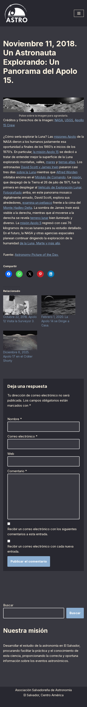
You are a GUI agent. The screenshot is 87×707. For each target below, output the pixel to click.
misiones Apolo (65, 137)
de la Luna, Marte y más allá (40, 243)
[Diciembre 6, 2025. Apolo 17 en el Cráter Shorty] (20, 340)
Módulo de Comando (50, 177)
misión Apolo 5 (30, 223)
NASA (58, 120)
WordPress (62, 703)
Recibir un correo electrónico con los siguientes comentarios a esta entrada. (42, 531)
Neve (20, 703)
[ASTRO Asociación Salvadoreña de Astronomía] (16, 13)
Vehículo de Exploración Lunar (59, 187)
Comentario (17, 471)
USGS (69, 120)
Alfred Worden (66, 172)
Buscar (8, 605)
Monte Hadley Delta (17, 208)
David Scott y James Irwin (39, 167)
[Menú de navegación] (79, 13)
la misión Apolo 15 (46, 152)
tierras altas (66, 162)
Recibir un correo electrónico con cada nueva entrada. (40, 548)
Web (10, 454)
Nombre (14, 419)
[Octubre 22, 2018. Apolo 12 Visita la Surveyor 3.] (20, 305)
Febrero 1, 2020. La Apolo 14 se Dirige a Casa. (55, 321)
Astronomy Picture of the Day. (36, 255)
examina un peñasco (37, 203)
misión (76, 177)
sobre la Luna (26, 172)
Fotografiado (12, 192)
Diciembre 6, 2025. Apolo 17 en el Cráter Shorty (18, 356)
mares (50, 162)
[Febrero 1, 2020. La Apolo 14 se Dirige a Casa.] (58, 305)
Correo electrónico (22, 436)
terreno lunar (39, 218)
